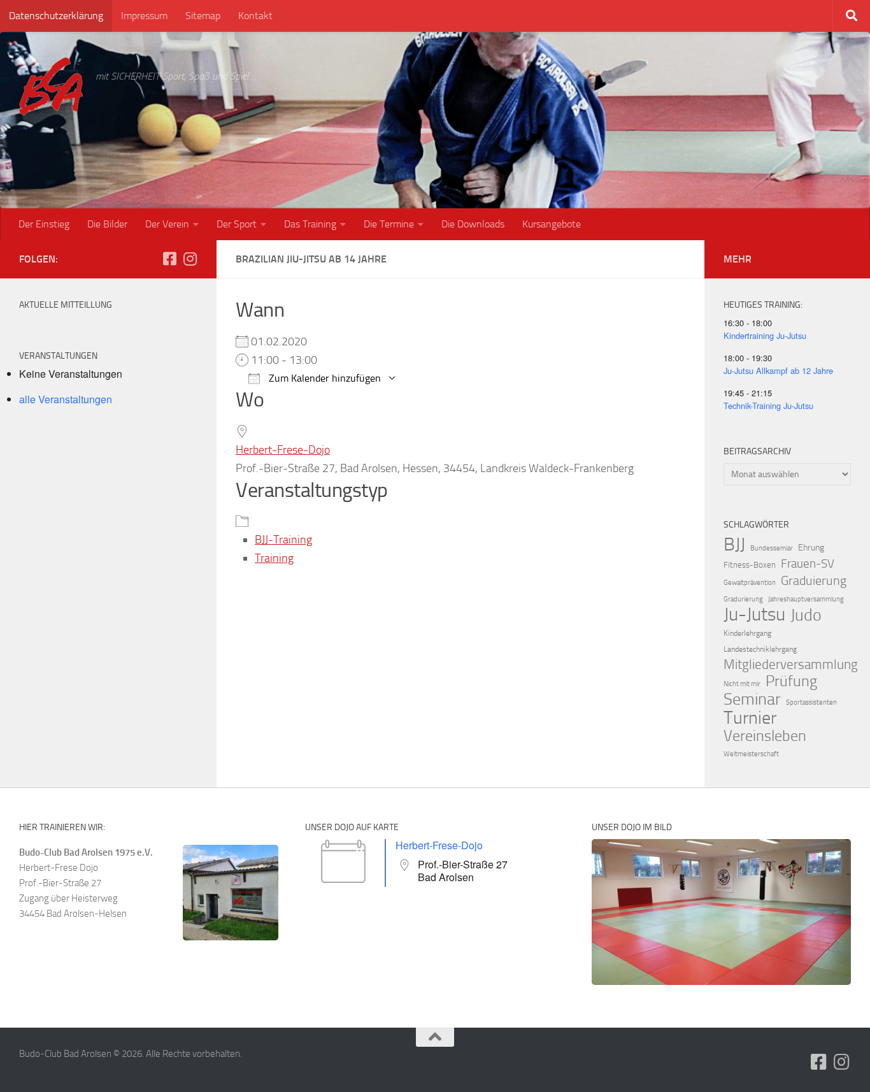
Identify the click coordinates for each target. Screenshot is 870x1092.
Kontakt (255, 16)
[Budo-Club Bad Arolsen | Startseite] (51, 86)
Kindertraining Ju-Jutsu (765, 335)
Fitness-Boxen (750, 565)
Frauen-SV (807, 563)
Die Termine (389, 224)
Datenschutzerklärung (56, 16)
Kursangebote (551, 224)
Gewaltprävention (750, 582)
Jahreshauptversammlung (806, 599)
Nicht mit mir (742, 684)
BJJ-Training (283, 540)
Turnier (750, 718)
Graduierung (813, 580)
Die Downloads (472, 224)
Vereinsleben (765, 736)
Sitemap (202, 16)
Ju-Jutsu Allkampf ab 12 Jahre (778, 370)
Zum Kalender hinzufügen (323, 378)
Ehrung (811, 547)
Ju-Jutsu (754, 614)
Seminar (752, 699)
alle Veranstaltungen (65, 399)
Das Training (310, 224)
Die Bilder (107, 224)
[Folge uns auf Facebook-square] (169, 258)
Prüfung (791, 681)
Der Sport (237, 224)
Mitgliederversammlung (791, 664)
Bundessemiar (771, 548)
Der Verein (167, 224)
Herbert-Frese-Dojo (283, 450)
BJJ (734, 544)
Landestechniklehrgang (760, 649)
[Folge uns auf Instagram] (189, 258)
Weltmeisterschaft (751, 754)
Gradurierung (743, 599)
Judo (806, 615)
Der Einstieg (43, 224)
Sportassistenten (811, 702)
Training (274, 558)
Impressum (144, 16)
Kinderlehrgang (747, 633)
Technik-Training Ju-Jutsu (768, 405)
